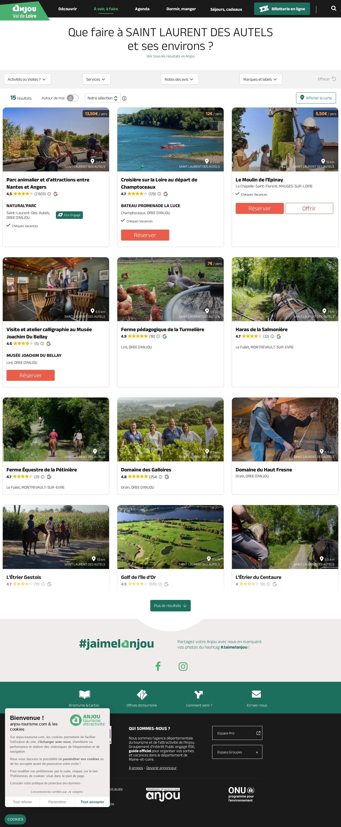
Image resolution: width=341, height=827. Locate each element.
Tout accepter (92, 802)
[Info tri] (124, 98)
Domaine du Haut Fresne (264, 469)
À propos (136, 768)
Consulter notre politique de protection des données (45, 783)
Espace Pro (225, 733)
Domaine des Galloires (146, 469)
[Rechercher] (335, 8)
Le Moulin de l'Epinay (259, 179)
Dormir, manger (181, 8)
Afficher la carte (319, 98)
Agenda (142, 8)
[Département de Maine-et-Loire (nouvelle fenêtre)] (163, 794)
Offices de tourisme (142, 705)
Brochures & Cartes (84, 705)
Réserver (145, 235)
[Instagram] (183, 667)
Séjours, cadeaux (226, 9)
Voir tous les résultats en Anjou (171, 56)
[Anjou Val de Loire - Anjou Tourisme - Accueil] (25, 10)
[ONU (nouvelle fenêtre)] (241, 794)
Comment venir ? (199, 705)
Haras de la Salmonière (262, 329)
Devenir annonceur (161, 768)
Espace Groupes (229, 752)
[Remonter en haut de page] (331, 817)
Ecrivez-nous (257, 705)
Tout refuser (22, 802)
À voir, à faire (106, 8)
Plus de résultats (168, 605)
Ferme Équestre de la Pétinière (41, 469)
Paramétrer (57, 802)
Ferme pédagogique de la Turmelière (162, 329)
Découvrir (67, 8)
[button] (15, 819)
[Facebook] (158, 667)
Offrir (309, 208)
